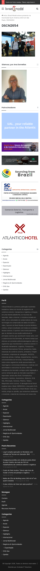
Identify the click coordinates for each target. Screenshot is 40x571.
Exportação (7, 266)
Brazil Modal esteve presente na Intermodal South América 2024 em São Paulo (16, 18)
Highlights (6, 273)
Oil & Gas (6, 286)
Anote (5, 259)
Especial (6, 262)
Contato (4, 498)
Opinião (5, 290)
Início (5, 15)
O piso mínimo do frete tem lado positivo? (18, 484)
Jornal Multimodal (9, 279)
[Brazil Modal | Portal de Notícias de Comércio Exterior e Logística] (14, 8)
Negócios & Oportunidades (12, 283)
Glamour (6, 269)
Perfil (3, 502)
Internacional (7, 276)
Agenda (5, 255)
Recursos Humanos (9, 508)
